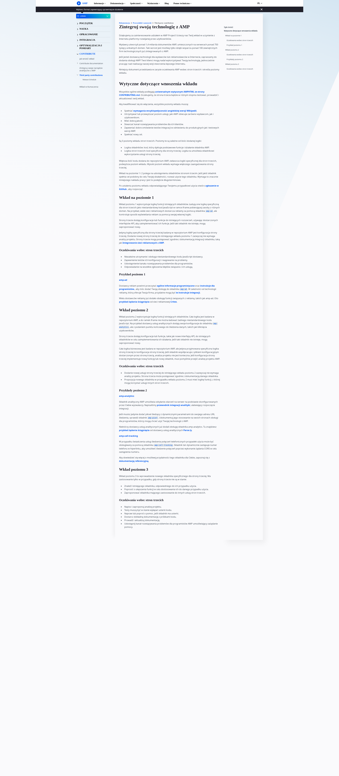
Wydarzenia (152, 3)
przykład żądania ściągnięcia (134, 301)
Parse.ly (187, 430)
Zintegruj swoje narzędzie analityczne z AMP (90, 69)
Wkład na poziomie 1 (233, 35)
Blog (167, 3)
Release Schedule (89, 80)
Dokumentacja (117, 3)
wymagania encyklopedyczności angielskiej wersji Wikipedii (165, 110)
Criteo (173, 301)
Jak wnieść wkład (86, 59)
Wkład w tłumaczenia (88, 87)
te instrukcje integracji (188, 292)
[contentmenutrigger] (242, 28)
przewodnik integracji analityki (173, 405)
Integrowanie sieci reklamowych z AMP (143, 242)
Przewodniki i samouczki (142, 23)
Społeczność (135, 3)
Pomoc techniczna (181, 3)
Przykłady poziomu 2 (235, 59)
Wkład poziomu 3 (232, 64)
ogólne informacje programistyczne (176, 285)
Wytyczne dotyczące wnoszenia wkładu (241, 31)
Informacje (99, 3)
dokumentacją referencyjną (133, 461)
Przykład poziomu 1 (234, 45)
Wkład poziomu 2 (232, 50)
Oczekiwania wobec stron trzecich (240, 40)
